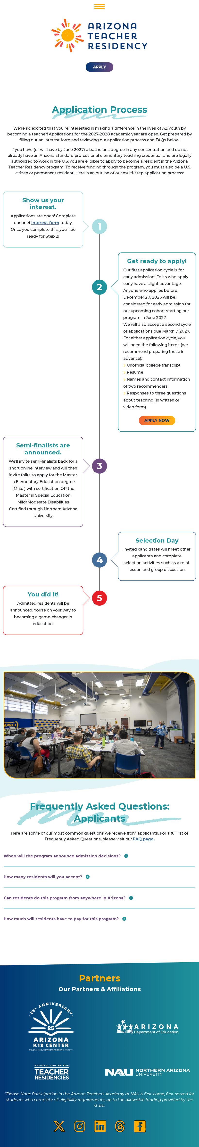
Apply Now (157, 420)
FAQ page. (144, 839)
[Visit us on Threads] (120, 1126)
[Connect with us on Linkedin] (100, 1126)
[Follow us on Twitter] (59, 1126)
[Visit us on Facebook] (140, 1126)
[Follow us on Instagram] (80, 1126)
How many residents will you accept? (43, 877)
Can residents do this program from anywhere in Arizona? (65, 898)
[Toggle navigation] (99, 6)
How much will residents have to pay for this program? (62, 919)
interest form (45, 222)
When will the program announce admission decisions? (63, 856)
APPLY (99, 67)
